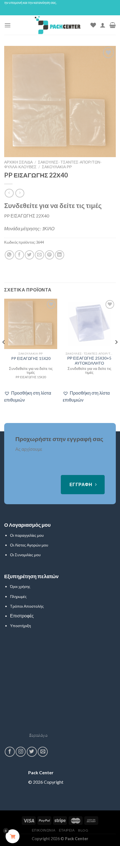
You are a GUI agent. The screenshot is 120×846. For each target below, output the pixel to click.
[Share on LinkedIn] (59, 254)
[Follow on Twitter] (32, 752)
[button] (30, 396)
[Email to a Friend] (39, 254)
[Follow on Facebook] (10, 752)
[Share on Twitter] (29, 254)
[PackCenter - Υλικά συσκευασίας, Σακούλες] (57, 25)
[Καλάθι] (112, 25)
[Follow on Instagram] (21, 752)
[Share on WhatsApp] (9, 254)
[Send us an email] (43, 752)
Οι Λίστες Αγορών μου (29, 545)
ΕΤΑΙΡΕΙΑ (67, 830)
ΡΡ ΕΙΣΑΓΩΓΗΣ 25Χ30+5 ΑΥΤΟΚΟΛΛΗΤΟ (89, 360)
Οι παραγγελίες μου (27, 535)
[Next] (116, 353)
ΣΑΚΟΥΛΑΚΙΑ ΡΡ (57, 167)
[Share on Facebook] (19, 254)
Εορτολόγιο (38, 735)
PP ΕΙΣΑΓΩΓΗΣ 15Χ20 (31, 358)
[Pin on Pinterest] (49, 254)
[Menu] (7, 25)
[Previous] (4, 353)
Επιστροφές (22, 615)
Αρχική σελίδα (18, 162)
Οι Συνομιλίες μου (25, 554)
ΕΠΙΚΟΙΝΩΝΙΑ (44, 830)
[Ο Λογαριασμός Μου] (102, 25)
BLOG (83, 830)
